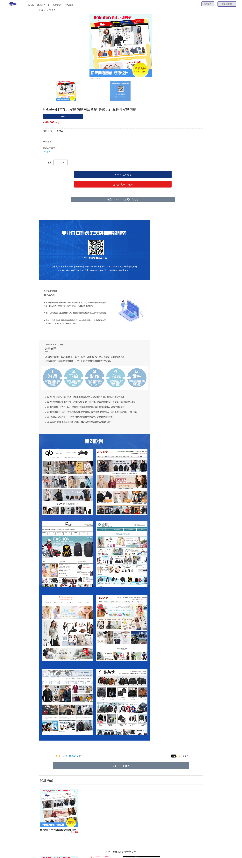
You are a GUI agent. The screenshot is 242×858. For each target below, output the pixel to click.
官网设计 (53, 9)
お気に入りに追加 (123, 184)
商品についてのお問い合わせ (123, 199)
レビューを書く (121, 766)
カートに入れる (123, 174)
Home (42, 9)
